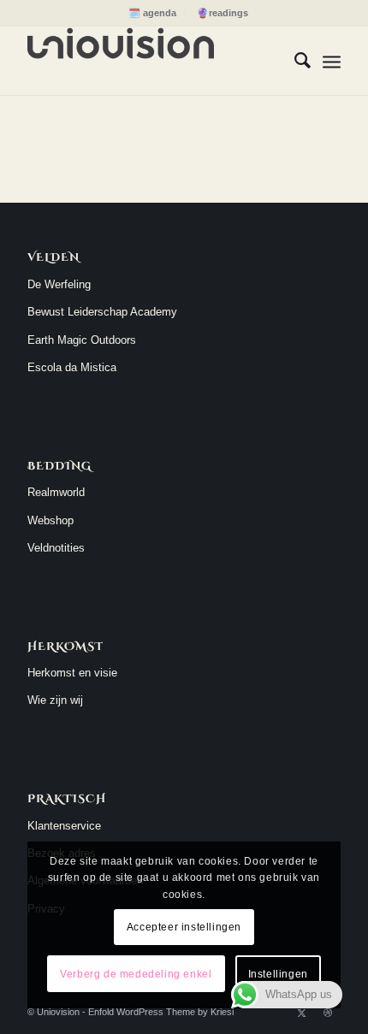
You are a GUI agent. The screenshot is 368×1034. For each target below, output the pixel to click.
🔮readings (222, 13)
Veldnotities (56, 547)
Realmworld (56, 492)
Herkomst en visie (72, 672)
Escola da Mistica (71, 367)
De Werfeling (59, 284)
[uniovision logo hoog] (152, 61)
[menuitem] (153, 13)
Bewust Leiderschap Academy (102, 311)
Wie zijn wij (55, 700)
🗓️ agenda (152, 13)
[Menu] (332, 60)
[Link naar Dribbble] (328, 1012)
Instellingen (278, 974)
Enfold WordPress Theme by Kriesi (161, 1012)
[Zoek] (294, 61)
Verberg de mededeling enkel (135, 974)
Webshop (50, 520)
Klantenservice (64, 825)
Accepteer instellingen (184, 927)
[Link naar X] (302, 1012)
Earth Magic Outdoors (81, 340)
